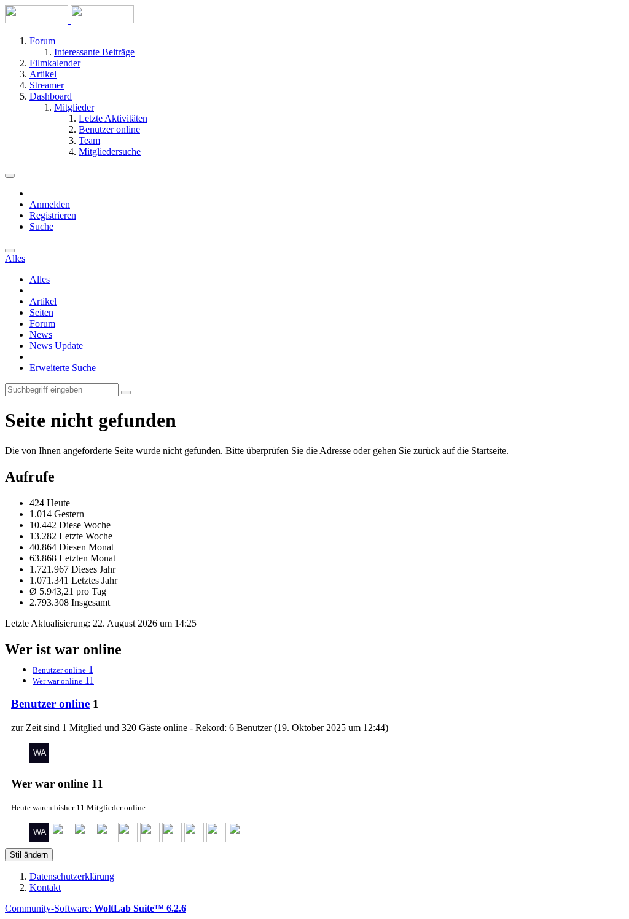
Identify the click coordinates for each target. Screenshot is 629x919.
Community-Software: (95, 908)
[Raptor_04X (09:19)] (238, 839)
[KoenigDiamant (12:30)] (83, 839)
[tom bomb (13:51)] (61, 839)
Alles (39, 279)
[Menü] (10, 176)
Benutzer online (50, 703)
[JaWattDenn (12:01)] (105, 839)
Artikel (43, 301)
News (40, 334)
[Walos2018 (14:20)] (39, 759)
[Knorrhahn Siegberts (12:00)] (128, 839)
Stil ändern (29, 854)
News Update (56, 345)
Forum (42, 323)
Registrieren (52, 215)
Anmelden (49, 204)
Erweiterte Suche (62, 367)
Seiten (41, 312)
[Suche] (10, 250)
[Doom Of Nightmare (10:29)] (216, 839)
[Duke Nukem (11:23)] (172, 839)
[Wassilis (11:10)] (194, 839)
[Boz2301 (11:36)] (150, 839)
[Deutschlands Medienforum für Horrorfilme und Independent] (69, 20)
